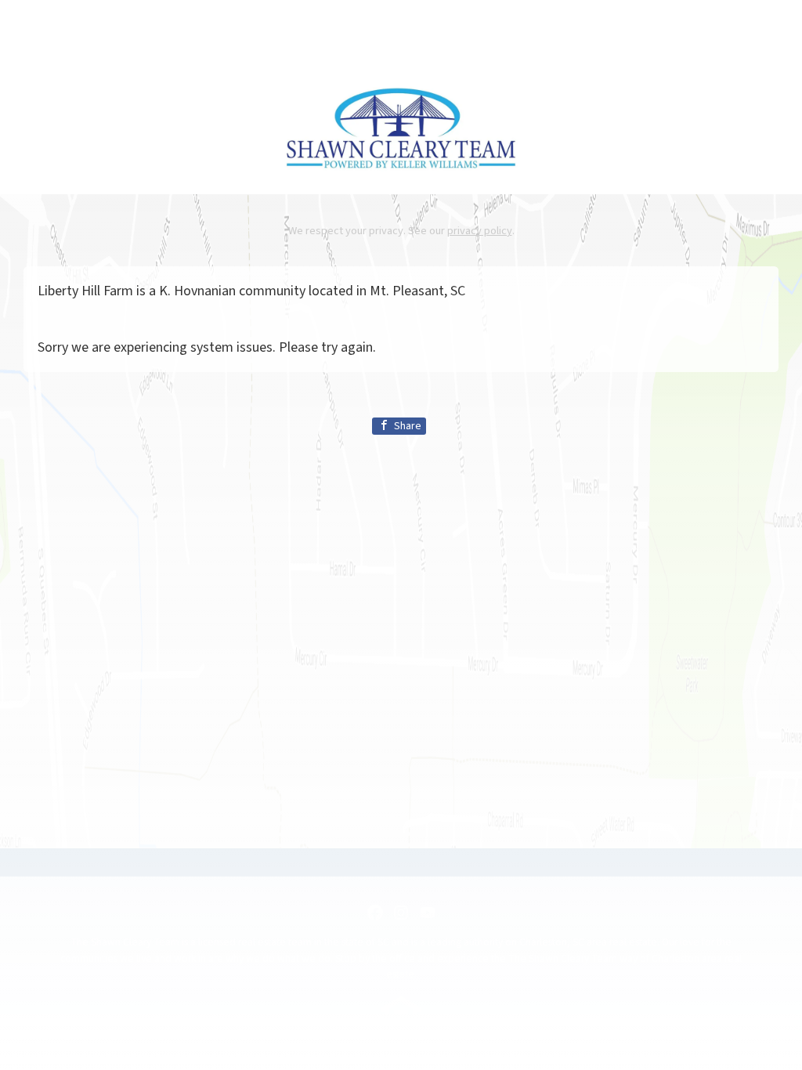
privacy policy (479, 230)
